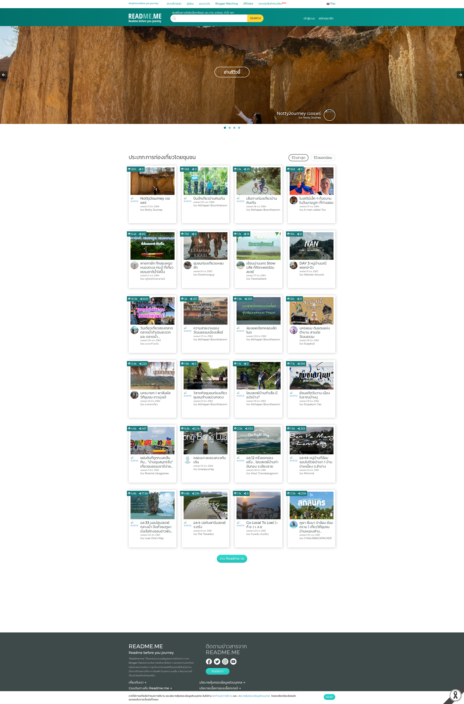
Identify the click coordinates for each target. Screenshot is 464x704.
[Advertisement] (232, 593)
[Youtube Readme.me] (233, 662)
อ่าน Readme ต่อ (232, 559)
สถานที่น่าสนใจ (174, 3)
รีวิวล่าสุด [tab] (298, 157)
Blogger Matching (226, 3)
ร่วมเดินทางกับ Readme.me (149, 688)
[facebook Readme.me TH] (209, 662)
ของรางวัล (204, 3)
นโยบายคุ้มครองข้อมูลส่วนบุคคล (221, 682)
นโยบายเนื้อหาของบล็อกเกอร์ (219, 688)
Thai (332, 3)
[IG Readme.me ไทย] (225, 662)
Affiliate (248, 3)
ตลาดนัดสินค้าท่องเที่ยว (272, 3)
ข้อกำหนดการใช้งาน (222, 695)
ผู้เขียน (190, 3)
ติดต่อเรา (217, 671)
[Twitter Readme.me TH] (217, 662)
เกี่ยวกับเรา (136, 682)
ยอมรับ (329, 697)
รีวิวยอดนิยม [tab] (323, 157)
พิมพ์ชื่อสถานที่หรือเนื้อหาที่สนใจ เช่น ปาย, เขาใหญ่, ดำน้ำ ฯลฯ (203, 12)
